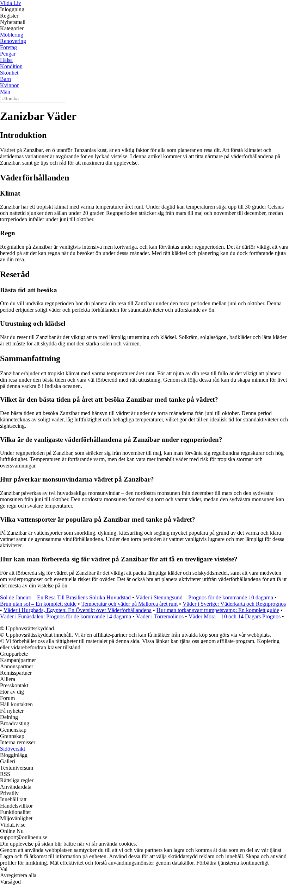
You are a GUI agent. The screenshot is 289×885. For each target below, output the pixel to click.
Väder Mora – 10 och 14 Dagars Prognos (235, 616)
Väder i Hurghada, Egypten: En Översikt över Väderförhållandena (78, 610)
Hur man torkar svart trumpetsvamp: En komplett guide (217, 610)
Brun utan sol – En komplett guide (38, 604)
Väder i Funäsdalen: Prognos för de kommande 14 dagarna (65, 616)
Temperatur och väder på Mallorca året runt (129, 604)
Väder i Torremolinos (160, 616)
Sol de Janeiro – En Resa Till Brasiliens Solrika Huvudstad (65, 597)
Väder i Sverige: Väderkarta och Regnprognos (234, 604)
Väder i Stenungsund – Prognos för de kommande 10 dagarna (204, 597)
